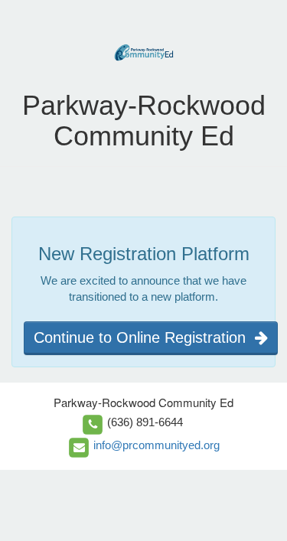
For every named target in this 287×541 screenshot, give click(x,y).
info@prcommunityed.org (156, 444)
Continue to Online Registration (144, 337)
